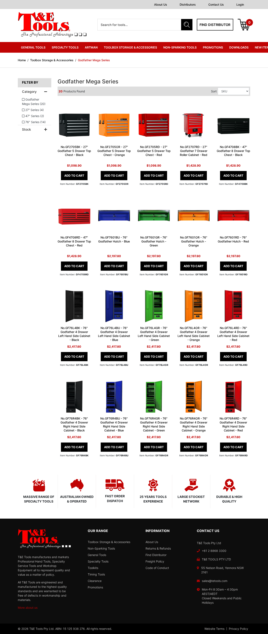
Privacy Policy (238, 628)
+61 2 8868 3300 (214, 550)
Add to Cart (74, 175)
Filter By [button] (30, 82)
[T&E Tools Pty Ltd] (52, 24)
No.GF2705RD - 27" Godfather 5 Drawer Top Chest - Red (154, 151)
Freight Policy (155, 561)
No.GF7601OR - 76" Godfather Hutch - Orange (193, 241)
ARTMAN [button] (91, 47)
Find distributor (215, 25)
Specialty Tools (98, 561)
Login (240, 4)
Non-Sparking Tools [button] (180, 47)
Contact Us (216, 4)
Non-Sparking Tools (101, 548)
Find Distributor (156, 555)
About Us (160, 4)
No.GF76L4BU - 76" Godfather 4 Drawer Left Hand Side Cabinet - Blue (114, 334)
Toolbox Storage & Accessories (109, 542)
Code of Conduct (157, 568)
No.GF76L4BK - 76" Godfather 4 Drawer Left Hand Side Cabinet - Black (74, 334)
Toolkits (93, 568)
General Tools (97, 555)
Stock (26, 129)
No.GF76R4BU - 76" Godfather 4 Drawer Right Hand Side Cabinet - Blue (114, 424)
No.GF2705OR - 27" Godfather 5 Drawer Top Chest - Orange (114, 151)
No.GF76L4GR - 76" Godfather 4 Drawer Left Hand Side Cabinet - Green (154, 334)
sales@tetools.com (214, 581)
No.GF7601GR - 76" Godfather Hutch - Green (153, 241)
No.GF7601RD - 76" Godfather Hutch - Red (233, 239)
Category (29, 92)
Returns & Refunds (158, 548)
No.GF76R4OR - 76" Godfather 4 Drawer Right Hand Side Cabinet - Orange (193, 424)
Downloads (239, 47)
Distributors (188, 4)
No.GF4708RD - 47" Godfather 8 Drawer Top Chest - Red (74, 241)
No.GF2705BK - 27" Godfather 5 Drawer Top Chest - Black (74, 151)
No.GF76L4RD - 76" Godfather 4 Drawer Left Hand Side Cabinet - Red (233, 334)
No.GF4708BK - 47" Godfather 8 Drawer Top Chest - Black (233, 151)
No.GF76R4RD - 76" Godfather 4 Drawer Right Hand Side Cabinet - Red (233, 424)
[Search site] (186, 24)
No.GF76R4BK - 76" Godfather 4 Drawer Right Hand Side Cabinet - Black (74, 424)
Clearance (95, 581)
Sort (214, 91)
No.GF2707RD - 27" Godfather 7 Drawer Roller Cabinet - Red (193, 151)
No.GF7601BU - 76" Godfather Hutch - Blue (114, 239)
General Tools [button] (33, 47)
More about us (27, 607)
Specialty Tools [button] (65, 47)
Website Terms (214, 628)
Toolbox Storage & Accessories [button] (130, 47)
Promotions (213, 47)
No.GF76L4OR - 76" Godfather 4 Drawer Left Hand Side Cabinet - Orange (194, 334)
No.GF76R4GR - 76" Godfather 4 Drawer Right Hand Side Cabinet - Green (154, 424)
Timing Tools (96, 574)
